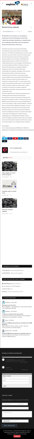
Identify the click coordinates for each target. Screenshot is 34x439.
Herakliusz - (11, 302)
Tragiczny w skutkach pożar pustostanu (12, 314)
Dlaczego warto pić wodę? (9, 305)
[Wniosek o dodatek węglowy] (9, 203)
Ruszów (30, 31)
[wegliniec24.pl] (17, 3)
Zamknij (17, 436)
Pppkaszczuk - (11, 330)
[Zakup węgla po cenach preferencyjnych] (9, 166)
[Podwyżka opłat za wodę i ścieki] (9, 184)
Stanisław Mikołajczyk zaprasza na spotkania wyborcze (16, 333)
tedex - (9, 320)
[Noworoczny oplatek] (17, 17)
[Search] (31, 3)
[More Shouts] (17, 373)
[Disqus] (17, 238)
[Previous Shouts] (17, 357)
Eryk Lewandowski (8, 31)
